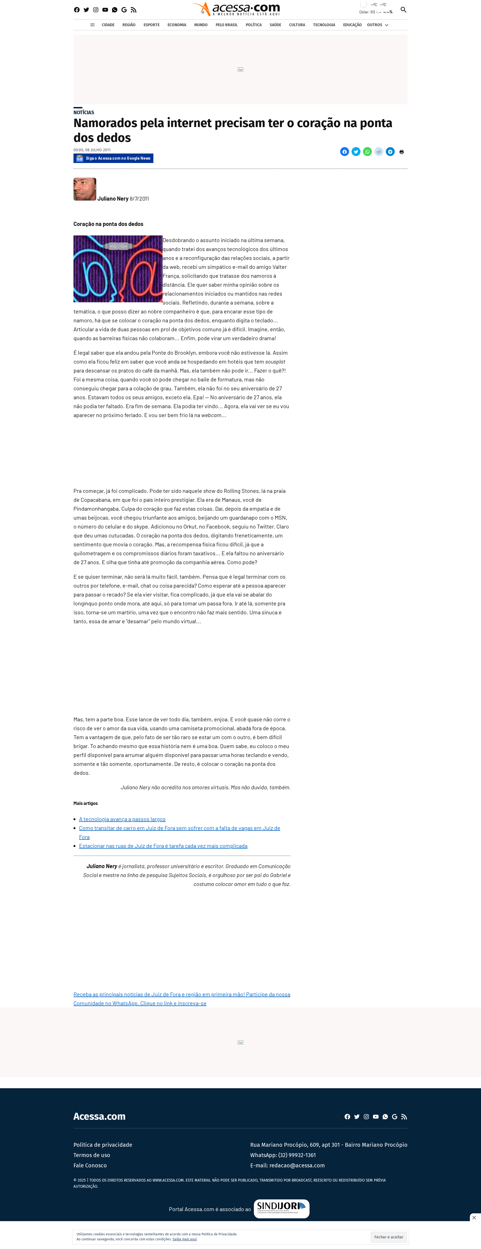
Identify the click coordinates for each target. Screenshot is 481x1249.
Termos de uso (91, 1155)
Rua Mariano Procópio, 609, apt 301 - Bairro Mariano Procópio (329, 1144)
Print (401, 151)
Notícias (83, 112)
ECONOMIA (177, 25)
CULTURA (297, 25)
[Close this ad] (475, 1217)
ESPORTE (151, 25)
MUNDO (201, 25)
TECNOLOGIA (324, 25)
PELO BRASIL (227, 25)
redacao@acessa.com (297, 1165)
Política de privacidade (102, 1144)
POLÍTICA (254, 25)
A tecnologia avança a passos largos (122, 818)
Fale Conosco (90, 1165)
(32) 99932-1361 (297, 1155)
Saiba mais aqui (185, 1239)
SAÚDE (275, 25)
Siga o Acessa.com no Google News (118, 158)
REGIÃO (129, 25)
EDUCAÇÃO (352, 25)
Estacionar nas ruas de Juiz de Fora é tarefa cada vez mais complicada (163, 845)
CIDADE (108, 25)
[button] (344, 151)
